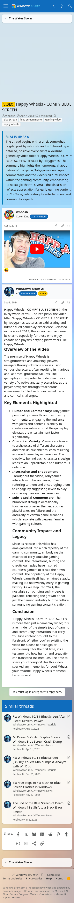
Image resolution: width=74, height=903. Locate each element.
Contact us (53, 875)
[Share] (56, 225)
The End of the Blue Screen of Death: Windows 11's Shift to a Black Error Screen (38, 807)
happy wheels (11, 124)
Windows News (44, 745)
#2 (68, 302)
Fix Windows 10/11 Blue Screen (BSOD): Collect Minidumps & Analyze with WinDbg (39, 762)
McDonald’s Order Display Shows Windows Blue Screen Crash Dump (37, 739)
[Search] (70, 6)
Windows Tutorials (45, 724)
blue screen (10, 119)
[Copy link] (62, 225)
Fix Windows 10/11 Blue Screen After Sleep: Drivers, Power (39, 718)
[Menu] (5, 6)
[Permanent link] (51, 349)
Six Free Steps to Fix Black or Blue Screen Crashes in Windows (36, 784)
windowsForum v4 (27, 875)
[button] (42, 874)
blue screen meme (31, 119)
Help (49, 878)
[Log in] (54, 6)
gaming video (53, 119)
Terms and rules (12, 878)
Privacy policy (34, 878)
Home (59, 878)
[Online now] (12, 296)
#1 (68, 225)
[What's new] (62, 6)
